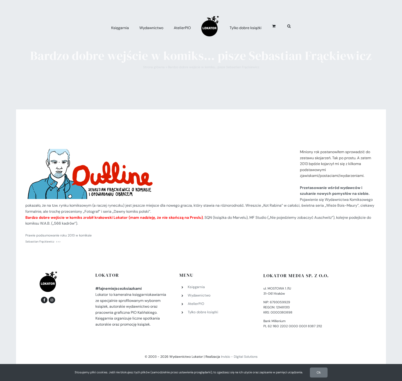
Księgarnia (196, 287)
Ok (319, 372)
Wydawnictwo (199, 295)
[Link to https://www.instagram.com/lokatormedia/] (52, 300)
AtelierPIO (196, 303)
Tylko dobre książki (203, 312)
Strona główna (154, 67)
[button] (284, 25)
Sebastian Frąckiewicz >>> (43, 241)
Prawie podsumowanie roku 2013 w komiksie (58, 235)
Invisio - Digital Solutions (239, 356)
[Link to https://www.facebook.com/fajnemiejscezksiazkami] (44, 300)
